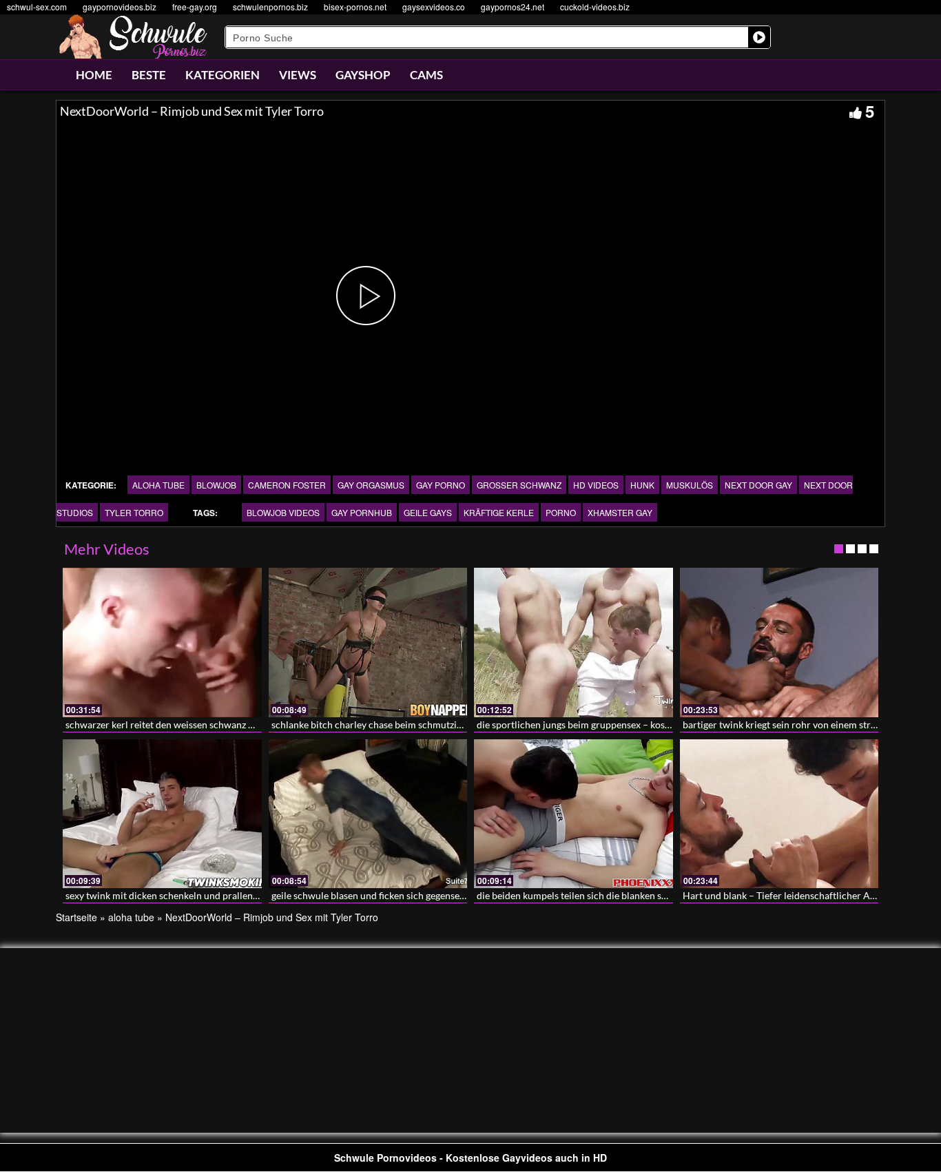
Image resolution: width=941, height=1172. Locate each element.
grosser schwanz (519, 485)
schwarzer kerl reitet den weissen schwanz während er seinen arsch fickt (219, 724)
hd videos (596, 485)
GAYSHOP (363, 75)
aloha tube (158, 485)
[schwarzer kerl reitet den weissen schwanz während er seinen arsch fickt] (162, 642)
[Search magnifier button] (759, 37)
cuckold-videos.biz (595, 6)
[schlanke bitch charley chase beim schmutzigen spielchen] (368, 642)
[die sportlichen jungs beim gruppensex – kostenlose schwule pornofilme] (573, 642)
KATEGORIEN (222, 75)
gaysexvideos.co (433, 6)
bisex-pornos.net (355, 6)
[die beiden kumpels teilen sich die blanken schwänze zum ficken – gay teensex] (573, 813)
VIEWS (297, 75)
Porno (561, 512)
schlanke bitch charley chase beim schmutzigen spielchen (393, 724)
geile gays (428, 512)
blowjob (216, 485)
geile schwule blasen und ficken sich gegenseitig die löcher (394, 895)
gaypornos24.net (512, 6)
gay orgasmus (371, 485)
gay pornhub (361, 512)
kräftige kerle (499, 512)
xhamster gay (620, 512)
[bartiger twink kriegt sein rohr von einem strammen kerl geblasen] (779, 642)
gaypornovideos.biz (119, 6)
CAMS (426, 75)
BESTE (149, 75)
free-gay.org (194, 6)
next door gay (758, 485)
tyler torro (134, 512)
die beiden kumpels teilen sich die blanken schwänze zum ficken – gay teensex (641, 895)
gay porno (440, 485)
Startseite (76, 917)
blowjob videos (283, 512)
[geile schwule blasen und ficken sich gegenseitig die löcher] (368, 813)
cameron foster (287, 485)
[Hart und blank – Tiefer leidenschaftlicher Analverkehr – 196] (779, 813)
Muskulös (689, 485)
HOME (94, 75)
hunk (642, 485)
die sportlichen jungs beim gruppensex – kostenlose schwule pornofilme (630, 724)
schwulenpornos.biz (270, 6)
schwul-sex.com (37, 6)
